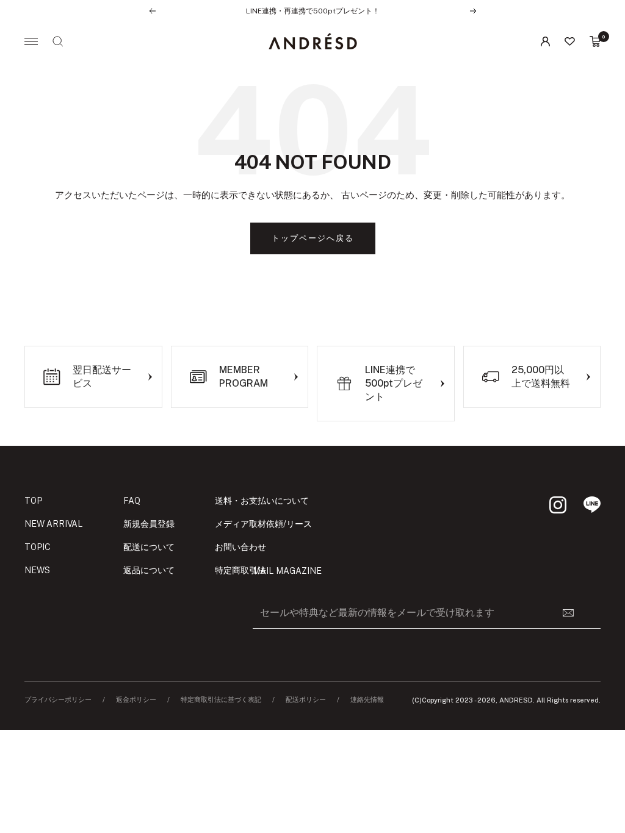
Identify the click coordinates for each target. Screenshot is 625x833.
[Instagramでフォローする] (557, 504)
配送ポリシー (306, 699)
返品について (149, 570)
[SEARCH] (57, 41)
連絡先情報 (367, 699)
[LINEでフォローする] (592, 504)
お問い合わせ (240, 547)
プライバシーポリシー (58, 699)
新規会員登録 (149, 524)
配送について (149, 547)
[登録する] (575, 613)
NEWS (37, 570)
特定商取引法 (240, 570)
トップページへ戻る (313, 238)
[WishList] (570, 41)
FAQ (131, 500)
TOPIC (37, 547)
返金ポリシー (136, 699)
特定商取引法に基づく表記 (221, 699)
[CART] (595, 41)
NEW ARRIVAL (53, 524)
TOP (33, 500)
